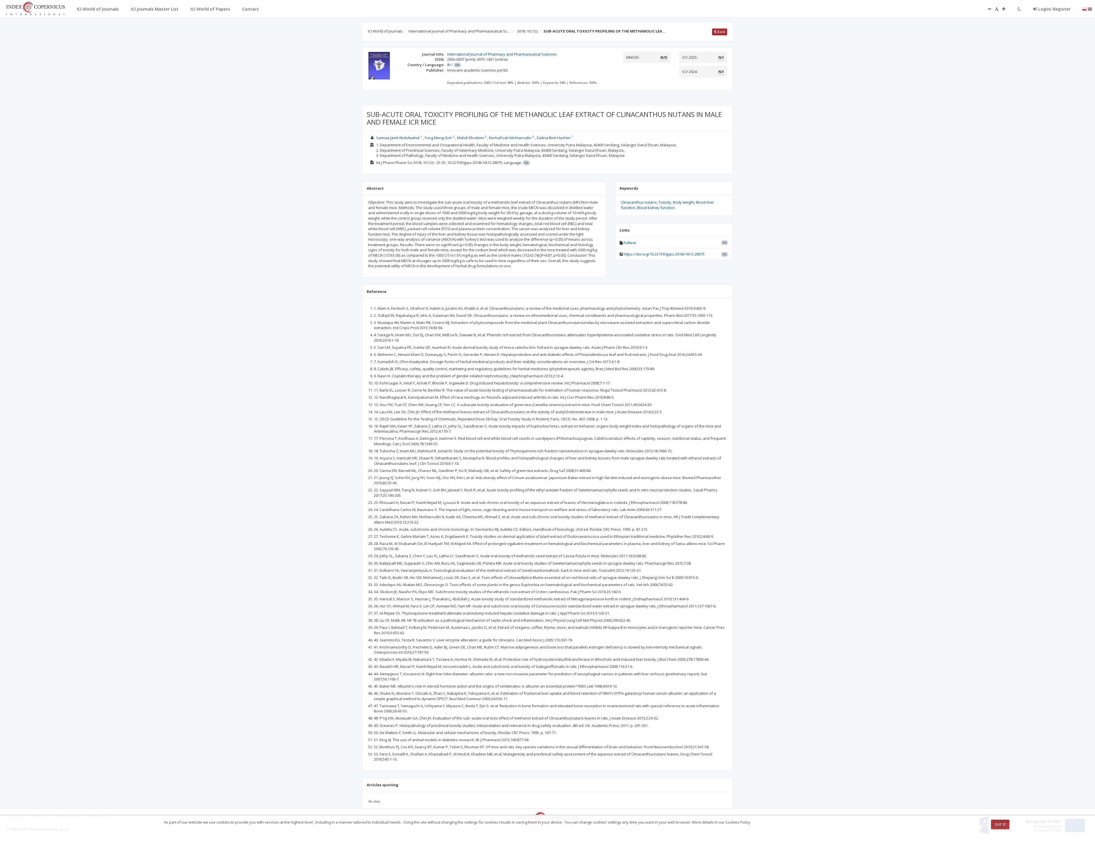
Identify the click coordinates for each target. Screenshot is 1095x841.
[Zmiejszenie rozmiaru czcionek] (986, 8)
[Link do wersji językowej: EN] (1090, 8)
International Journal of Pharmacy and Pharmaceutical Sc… (459, 31)
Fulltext (630, 242)
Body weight (683, 202)
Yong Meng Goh (438, 137)
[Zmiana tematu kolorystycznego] (1019, 8)
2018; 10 (527, 31)
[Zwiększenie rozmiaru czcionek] (1006, 8)
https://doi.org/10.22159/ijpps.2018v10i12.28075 (664, 254)
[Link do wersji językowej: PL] (1084, 8)
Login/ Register (1054, 9)
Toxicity (664, 202)
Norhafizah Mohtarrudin (510, 137)
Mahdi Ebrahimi (470, 137)
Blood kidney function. (656, 207)
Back (720, 31)
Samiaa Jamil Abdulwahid (397, 137)
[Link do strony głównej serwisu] (35, 8)
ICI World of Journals (385, 31)
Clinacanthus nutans (639, 202)
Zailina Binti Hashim (553, 137)
